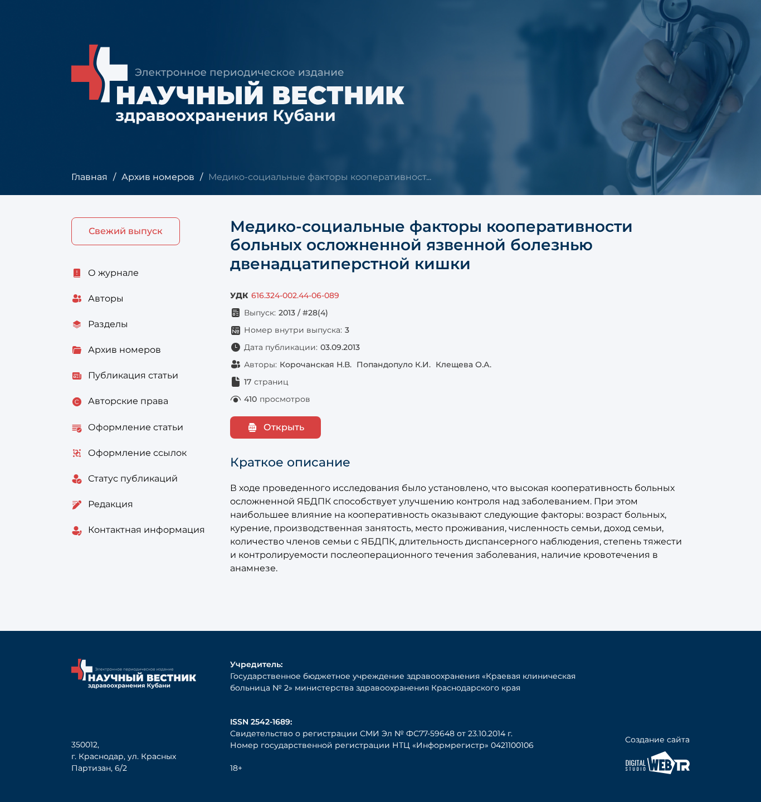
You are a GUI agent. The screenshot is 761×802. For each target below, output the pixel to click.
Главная (89, 177)
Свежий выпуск (126, 231)
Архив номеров (157, 177)
